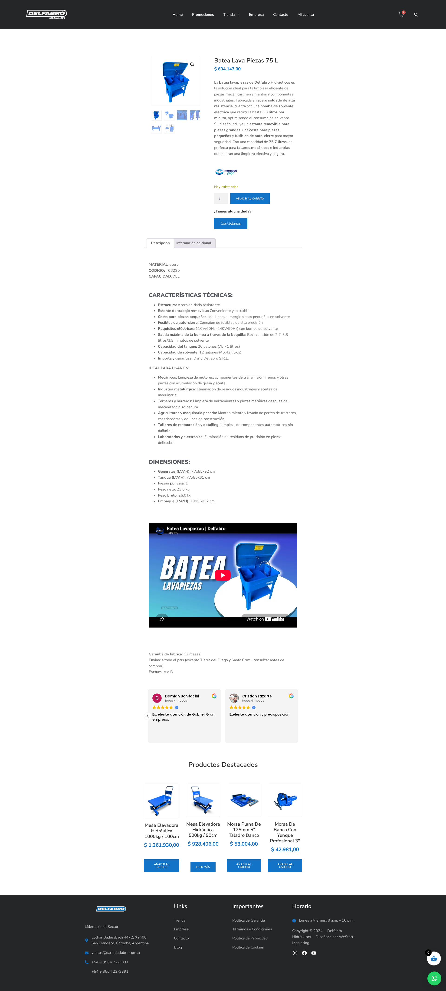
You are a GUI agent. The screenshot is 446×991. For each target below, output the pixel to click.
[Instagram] (295, 953)
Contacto (280, 14)
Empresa (256, 14)
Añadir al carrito (250, 198)
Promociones (203, 14)
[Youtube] (314, 953)
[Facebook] (304, 953)
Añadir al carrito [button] (161, 865)
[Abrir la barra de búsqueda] (416, 15)
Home (178, 14)
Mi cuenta (306, 14)
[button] (192, 64)
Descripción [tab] (160, 243)
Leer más (203, 867)
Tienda (229, 14)
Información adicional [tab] (193, 243)
